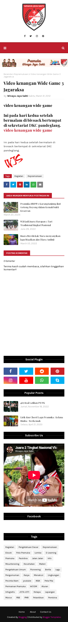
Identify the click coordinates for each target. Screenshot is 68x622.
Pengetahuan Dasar (28, 547)
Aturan (45, 586)
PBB (18, 597)
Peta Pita (49, 581)
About (33, 612)
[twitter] (31, 36)
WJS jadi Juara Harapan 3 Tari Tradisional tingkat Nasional (36, 223)
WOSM (33, 586)
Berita (48, 569)
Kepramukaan (21, 74)
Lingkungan (53, 575)
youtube (27, 581)
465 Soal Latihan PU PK (32, 402)
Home (22, 612)
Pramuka (9, 558)
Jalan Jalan (37, 558)
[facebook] (24, 36)
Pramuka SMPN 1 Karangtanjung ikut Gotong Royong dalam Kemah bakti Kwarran (40, 207)
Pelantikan (38, 597)
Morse (8, 597)
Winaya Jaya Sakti (17, 96)
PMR (26, 597)
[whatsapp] (42, 380)
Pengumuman (12, 575)
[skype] (57, 380)
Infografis (10, 592)
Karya (26, 575)
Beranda (8, 74)
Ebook (8, 552)
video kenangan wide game (28, 130)
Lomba (38, 552)
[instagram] (37, 36)
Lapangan (50, 592)
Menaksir (38, 575)
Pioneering (35, 569)
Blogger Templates (52, 617)
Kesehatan (29, 564)
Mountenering (12, 564)
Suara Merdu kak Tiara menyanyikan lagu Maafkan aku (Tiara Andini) (40, 237)
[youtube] (26, 380)
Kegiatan (19, 176)
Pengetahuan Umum (15, 569)
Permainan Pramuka (15, 586)
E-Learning (51, 552)
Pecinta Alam (11, 581)
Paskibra (23, 558)
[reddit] (42, 371)
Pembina (52, 597)
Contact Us (45, 612)
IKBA (38, 581)
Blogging (22, 617)
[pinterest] (43, 36)
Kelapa (37, 592)
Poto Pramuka (23, 552)
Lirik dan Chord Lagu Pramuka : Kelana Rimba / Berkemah (41, 419)
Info (49, 558)
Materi (42, 564)
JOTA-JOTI (24, 592)
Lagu (57, 569)
